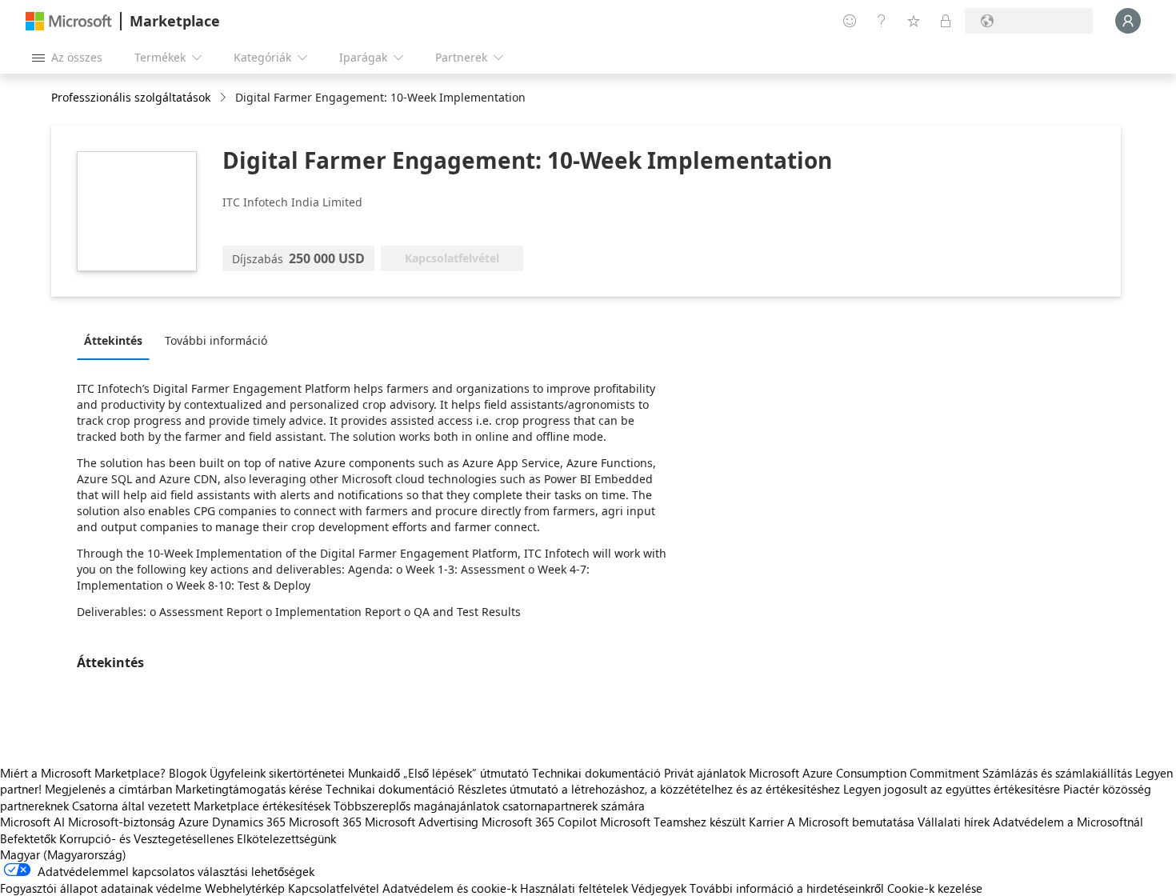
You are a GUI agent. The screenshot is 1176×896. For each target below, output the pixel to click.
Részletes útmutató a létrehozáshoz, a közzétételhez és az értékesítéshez (649, 789)
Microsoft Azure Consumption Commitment (865, 773)
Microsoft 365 (325, 822)
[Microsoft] (69, 21)
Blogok (187, 773)
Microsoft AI (32, 822)
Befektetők (28, 838)
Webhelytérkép (245, 888)
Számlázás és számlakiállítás (1057, 773)
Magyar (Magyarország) (63, 854)
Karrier (766, 822)
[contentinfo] (224, 98)
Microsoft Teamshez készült (673, 822)
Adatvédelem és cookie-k (449, 888)
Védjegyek (658, 888)
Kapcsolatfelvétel (333, 888)
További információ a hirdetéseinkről (787, 888)
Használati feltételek (574, 888)
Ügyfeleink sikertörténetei (277, 773)
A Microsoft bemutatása (850, 822)
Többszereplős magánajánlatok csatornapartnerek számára (489, 806)
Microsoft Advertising (421, 822)
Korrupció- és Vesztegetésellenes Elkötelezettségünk (197, 838)
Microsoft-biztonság (121, 822)
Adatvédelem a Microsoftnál (1068, 822)
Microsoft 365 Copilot (539, 822)
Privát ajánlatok (705, 773)
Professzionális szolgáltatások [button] (130, 97)
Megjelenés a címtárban (108, 789)
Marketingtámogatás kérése (248, 789)
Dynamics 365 (249, 822)
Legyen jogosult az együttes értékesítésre (951, 789)
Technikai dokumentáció (596, 773)
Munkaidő (374, 773)
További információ (216, 340)
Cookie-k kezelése (934, 888)
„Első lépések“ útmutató (466, 773)
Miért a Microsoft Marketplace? (83, 773)
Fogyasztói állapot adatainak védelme (101, 888)
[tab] (117, 340)
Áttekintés (113, 340)
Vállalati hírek (954, 822)
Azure (193, 822)
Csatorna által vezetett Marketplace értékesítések (201, 806)
